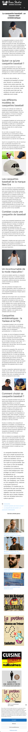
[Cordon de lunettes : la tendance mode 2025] (14, 562)
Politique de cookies (13, 730)
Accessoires (7, 504)
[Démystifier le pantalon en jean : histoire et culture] (14, 579)
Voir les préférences (14, 727)
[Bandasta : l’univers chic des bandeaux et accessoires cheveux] (14, 544)
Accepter (14, 720)
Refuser (14, 723)
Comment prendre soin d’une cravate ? (14, 505)
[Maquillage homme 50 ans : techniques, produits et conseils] (14, 526)
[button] (26, 705)
